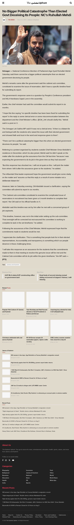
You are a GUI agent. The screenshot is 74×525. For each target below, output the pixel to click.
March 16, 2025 (21, 20)
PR (27, 480)
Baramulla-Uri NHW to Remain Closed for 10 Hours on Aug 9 (29, 378)
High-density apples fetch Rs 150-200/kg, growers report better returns (32, 362)
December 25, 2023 (7, 342)
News (28, 478)
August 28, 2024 (31, 344)
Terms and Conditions (50, 515)
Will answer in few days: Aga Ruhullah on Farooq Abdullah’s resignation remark (35, 355)
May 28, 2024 (54, 342)
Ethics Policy (39, 517)
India (4, 483)
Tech (51, 470)
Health (4, 480)
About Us (10, 515)
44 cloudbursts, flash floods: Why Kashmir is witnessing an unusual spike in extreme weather (39, 393)
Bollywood (5, 473)
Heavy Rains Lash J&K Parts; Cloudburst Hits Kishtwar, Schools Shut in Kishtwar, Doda (28, 431)
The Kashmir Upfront (11, 520)
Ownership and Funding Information (23, 517)
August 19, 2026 (16, 374)
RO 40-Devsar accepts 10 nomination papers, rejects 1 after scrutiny (37, 340)
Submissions (62, 515)
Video (52, 473)
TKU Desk (11, 20)
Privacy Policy (29, 515)
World (52, 475)
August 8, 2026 (15, 380)
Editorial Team (6, 517)
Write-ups (53, 480)
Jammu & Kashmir (33, 20)
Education (5, 478)
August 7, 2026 (15, 395)
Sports (28, 483)
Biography (5, 470)
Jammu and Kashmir (13, 264)
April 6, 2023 (6, 314)
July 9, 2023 (54, 314)
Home (4, 515)
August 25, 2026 (16, 357)
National (29, 475)
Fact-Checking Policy (51, 517)
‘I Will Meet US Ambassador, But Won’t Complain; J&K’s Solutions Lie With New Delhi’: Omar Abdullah (33, 418)
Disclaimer (38, 515)
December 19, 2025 (31, 316)
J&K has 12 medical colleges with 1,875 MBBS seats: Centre (29, 385)
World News (54, 478)
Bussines (5, 475)
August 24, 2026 (16, 365)
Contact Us (19, 515)
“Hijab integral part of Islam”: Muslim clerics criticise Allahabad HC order (24, 411)
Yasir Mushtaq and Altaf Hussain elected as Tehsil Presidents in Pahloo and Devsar (36, 312)
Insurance (29, 470)
